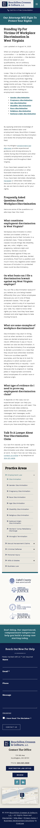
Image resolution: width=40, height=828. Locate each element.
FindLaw (20, 823)
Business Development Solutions (19, 821)
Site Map (18, 818)
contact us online (11, 455)
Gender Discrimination (18, 485)
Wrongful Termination (18, 536)
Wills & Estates (14, 560)
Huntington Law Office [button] (20, 768)
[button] (36, 4)
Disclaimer (7, 713)
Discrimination (15, 479)
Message (7, 695)
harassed (7, 181)
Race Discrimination (17, 497)
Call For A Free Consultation (21, 10)
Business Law (13, 566)
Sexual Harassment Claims (19, 543)
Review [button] (20, 775)
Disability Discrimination (19, 509)
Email (6, 671)
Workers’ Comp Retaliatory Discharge (20, 530)
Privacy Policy (30, 818)
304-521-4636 (9, 458)
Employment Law (15, 475)
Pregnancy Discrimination (19, 491)
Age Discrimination (17, 503)
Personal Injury (14, 555)
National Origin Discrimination (15, 522)
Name (5, 659)
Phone (6, 683)
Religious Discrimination (19, 515)
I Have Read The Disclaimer (18, 718)
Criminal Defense (15, 549)
